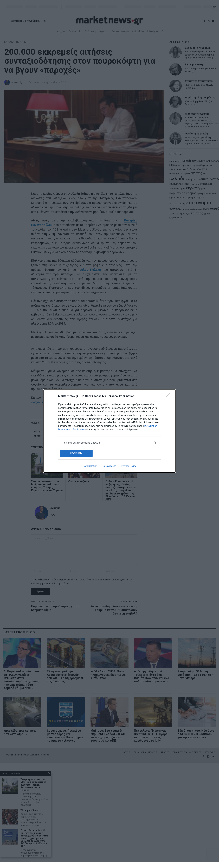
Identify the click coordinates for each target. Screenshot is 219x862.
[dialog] (109, 431)
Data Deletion (90, 466)
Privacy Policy (128, 466)
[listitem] (109, 443)
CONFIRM (76, 453)
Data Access (109, 466)
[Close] (168, 396)
